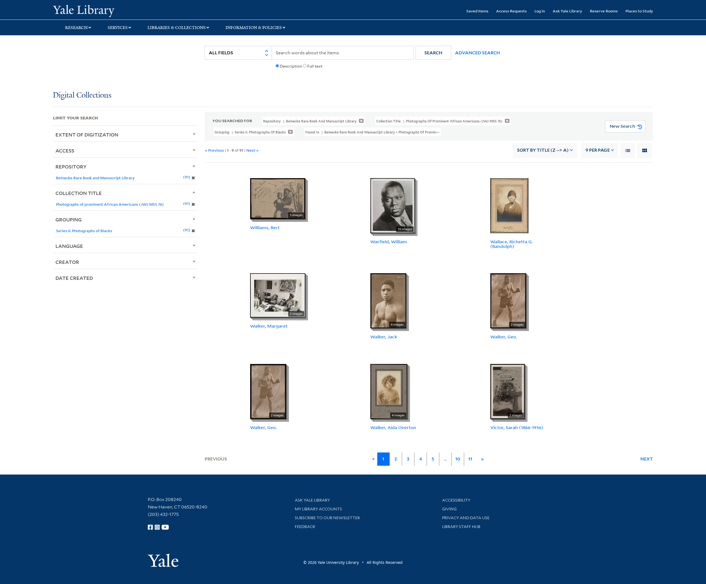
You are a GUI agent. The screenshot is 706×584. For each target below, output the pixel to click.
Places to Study (639, 11)
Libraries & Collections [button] (177, 27)
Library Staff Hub (461, 526)
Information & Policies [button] (254, 27)
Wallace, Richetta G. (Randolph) (511, 244)
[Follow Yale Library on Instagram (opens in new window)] (157, 527)
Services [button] (118, 27)
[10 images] (392, 205)
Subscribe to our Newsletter (327, 518)
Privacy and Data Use (466, 518)
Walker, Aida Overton (393, 427)
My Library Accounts (318, 509)
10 (457, 459)
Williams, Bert (265, 227)
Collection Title (78, 193)
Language (69, 246)
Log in (539, 11)
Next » (252, 150)
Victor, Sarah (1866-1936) (516, 427)
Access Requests (511, 11)
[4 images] (388, 301)
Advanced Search (477, 52)
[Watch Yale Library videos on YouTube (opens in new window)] (165, 527)
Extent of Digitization (86, 134)
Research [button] (76, 27)
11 (470, 459)
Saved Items (477, 11)
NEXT (646, 459)
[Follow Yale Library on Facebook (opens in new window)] (150, 527)
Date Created (74, 278)
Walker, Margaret (269, 326)
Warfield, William (388, 241)
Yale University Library (98, 10)
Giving (449, 509)
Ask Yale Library (567, 11)
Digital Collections (82, 95)
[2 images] (277, 295)
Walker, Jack (383, 336)
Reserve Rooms (604, 11)
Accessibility (456, 500)
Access (64, 150)
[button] (433, 53)
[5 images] (277, 198)
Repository (71, 166)
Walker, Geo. (503, 336)
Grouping (68, 219)
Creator (67, 262)
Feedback (305, 526)
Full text (314, 66)
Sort (543, 150)
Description (291, 66)
